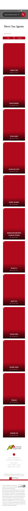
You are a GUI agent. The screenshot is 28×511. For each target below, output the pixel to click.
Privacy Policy (6, 475)
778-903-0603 (14, 237)
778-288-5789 (14, 336)
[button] (14, 454)
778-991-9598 (14, 303)
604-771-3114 (14, 72)
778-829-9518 (14, 435)
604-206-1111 (14, 270)
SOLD (25, 10)
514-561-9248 (14, 171)
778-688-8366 (14, 204)
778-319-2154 (14, 402)
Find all (20, 38)
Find (8, 38)
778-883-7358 (14, 105)
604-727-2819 (14, 138)
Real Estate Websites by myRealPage (17, 475)
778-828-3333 (14, 369)
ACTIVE (19, 10)
